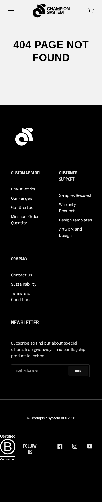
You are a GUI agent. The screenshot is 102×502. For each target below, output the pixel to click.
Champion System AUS (49, 418)
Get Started (22, 208)
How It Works (23, 189)
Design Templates (75, 220)
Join (78, 370)
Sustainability (23, 284)
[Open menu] (16, 11)
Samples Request (75, 196)
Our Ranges (21, 199)
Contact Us (21, 275)
